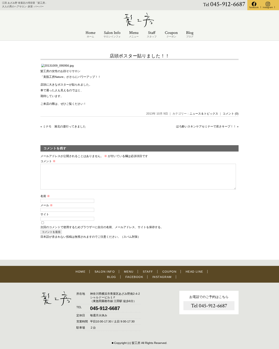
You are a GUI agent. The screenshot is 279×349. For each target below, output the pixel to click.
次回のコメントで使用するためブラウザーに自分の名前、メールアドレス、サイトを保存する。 (101, 227)
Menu (134, 34)
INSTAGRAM (162, 277)
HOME (80, 271)
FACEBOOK (134, 277)
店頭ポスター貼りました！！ (140, 55)
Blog (189, 34)
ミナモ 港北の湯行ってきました (64, 126)
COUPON (169, 271)
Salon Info (112, 34)
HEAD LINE (194, 271)
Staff (152, 34)
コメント (48, 161)
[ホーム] (139, 26)
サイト (44, 214)
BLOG (111, 277)
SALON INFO (105, 271)
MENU (129, 271)
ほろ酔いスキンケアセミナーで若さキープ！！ (206, 126)
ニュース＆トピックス (204, 113)
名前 (45, 196)
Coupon (171, 34)
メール (46, 205)
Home (90, 34)
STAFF (148, 271)
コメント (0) (231, 113)
